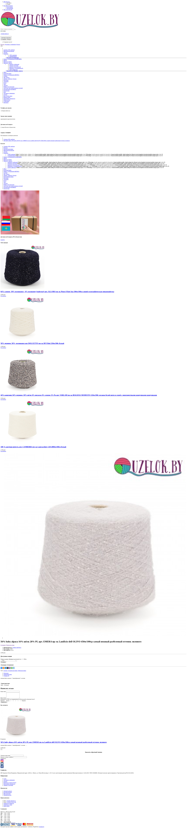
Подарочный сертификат (10, 89)
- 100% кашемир (10, 154)
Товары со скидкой (8, 785)
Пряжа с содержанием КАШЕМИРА (13, 59)
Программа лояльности (9, 98)
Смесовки (6, 81)
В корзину (3, 662)
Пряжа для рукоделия (9, 86)
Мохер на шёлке (8, 61)
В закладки (3, 665)
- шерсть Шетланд (11, 167)
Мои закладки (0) (8, 9)
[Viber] (10, 668)
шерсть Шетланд (13, 69)
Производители (7, 795)
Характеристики (8, 674)
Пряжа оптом (7, 100)
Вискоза (6, 147)
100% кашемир (13, 55)
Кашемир (6, 153)
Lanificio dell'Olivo (16, 647)
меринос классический (15, 67)
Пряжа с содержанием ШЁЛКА (11, 75)
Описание (6, 673)
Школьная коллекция (9, 51)
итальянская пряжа (12, 670)
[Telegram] (14, 668)
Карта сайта (6, 806)
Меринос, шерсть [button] (8, 63)
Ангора (5, 52)
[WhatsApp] (12, 668)
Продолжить (4, 702)
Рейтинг (3, 700)
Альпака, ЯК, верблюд (9, 49)
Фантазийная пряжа (8, 176)
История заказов (8, 792)
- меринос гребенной (12, 162)
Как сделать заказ (8, 96)
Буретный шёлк (7, 73)
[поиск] (15, 29)
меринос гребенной (14, 64)
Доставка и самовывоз (10, 44)
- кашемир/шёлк (10, 155)
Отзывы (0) (6, 675)
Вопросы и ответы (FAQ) (10, 782)
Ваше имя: (3, 691)
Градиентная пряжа (8, 149)
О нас (5, 778)
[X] (7, 668)
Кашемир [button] (6, 53)
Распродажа (6, 90)
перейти (3, 239)
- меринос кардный (11, 163)
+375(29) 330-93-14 (5, 33)
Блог (5, 92)
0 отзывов (3, 645)
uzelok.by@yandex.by (9, 803)
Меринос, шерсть (8, 161)
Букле (5, 82)
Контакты (6, 102)
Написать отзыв (10, 645)
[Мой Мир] (5, 668)
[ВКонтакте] (1, 668)
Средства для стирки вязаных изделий (13, 88)
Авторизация (9, 8)
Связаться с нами (8, 804)
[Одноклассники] (3, 668)
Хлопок (5, 76)
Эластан (6, 85)
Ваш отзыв (3, 698)
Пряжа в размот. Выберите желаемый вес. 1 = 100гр (13, 659)
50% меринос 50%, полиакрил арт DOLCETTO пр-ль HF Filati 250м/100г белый (32, 343)
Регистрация (9, 7)
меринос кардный (13, 65)
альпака (5, 670)
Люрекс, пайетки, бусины (10, 78)
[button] (7, 1)
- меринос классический (12, 165)
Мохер (5, 60)
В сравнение (10, 665)
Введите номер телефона (7, 757)
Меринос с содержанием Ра (16, 68)
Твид (5, 84)
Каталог (3, 44)
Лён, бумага (6, 77)
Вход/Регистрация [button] (8, 5)
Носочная (6, 80)
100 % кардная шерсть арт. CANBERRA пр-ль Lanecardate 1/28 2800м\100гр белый (33, 447)
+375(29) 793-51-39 (11, 802)
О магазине (6, 101)
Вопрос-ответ (7, 97)
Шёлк (5, 72)
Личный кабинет (8, 791)
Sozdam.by (41, 826)
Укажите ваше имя (5, 755)
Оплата (18, 44)
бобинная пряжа (22, 670)
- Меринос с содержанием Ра (14, 166)
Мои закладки (7, 793)
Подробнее (3, 296)
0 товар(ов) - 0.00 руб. (6, 38)
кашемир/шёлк (13, 56)
